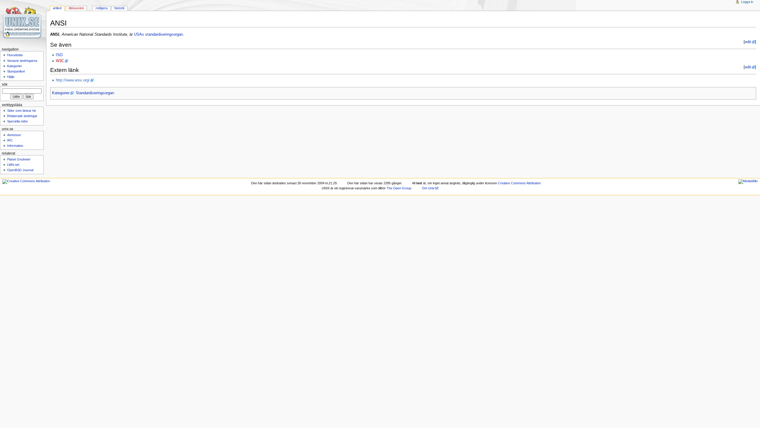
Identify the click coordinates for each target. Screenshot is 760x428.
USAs (139, 34)
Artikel (57, 8)
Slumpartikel (16, 71)
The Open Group (399, 188)
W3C (60, 61)
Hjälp (10, 76)
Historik (119, 8)
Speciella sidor (17, 121)
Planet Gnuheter (19, 159)
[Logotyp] (23, 23)
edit (748, 42)
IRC (10, 140)
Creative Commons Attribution (519, 183)
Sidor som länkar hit (21, 110)
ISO (59, 55)
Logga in (747, 2)
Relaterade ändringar (22, 116)
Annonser (14, 135)
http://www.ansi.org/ (73, 80)
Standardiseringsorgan (95, 93)
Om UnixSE (430, 188)
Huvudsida (15, 55)
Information (15, 145)
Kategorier (60, 93)
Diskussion (76, 8)
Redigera (101, 8)
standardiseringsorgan (164, 34)
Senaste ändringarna (22, 60)
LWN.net (13, 164)
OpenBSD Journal (20, 170)
